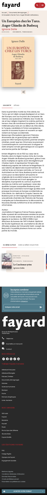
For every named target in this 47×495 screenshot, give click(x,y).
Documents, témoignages (18, 12)
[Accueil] (11, 5)
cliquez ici (24, 301)
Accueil (4, 12)
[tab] (7, 105)
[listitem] (3, 359)
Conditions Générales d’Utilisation (13, 474)
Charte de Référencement (10, 479)
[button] (22, 32)
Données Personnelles (9, 476)
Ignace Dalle (9, 29)
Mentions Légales (7, 471)
